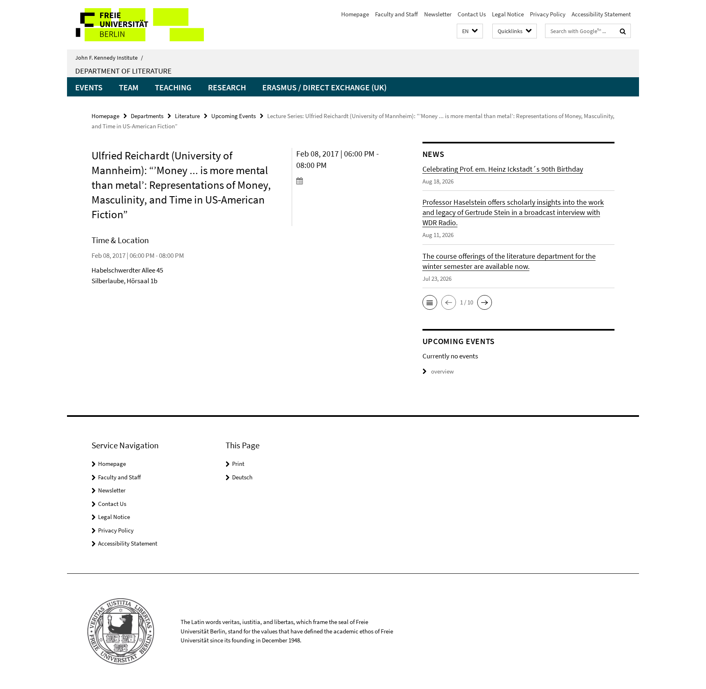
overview (442, 371)
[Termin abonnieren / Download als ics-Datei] (343, 180)
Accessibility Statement (601, 14)
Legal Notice (508, 14)
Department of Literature (123, 71)
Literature (187, 116)
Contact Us (472, 14)
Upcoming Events (233, 116)
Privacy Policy (547, 14)
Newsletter (437, 14)
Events (89, 87)
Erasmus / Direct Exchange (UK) (324, 87)
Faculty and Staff (396, 14)
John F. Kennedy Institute (109, 57)
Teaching (173, 87)
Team (129, 87)
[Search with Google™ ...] (622, 31)
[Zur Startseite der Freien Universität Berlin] (135, 24)
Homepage (355, 14)
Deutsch (242, 477)
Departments (147, 116)
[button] (470, 31)
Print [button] (238, 464)
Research (227, 87)
